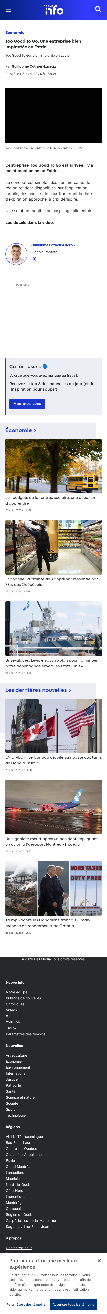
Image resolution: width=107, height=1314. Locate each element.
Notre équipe (16, 992)
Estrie (10, 1160)
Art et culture (16, 1055)
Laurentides (15, 1196)
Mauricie (13, 1178)
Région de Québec (21, 1214)
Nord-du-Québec (20, 1184)
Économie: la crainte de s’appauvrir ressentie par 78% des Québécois (51, 582)
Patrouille (13, 1085)
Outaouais (14, 1208)
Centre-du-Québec (21, 1148)
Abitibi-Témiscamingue (24, 1136)
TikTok (11, 1028)
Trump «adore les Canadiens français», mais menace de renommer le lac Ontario (47, 923)
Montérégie (15, 1202)
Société (12, 1103)
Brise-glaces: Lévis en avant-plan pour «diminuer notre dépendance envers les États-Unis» (51, 663)
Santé (10, 1091)
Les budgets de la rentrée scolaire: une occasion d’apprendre (50, 500)
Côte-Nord (14, 1190)
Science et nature (20, 1097)
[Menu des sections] (9, 10)
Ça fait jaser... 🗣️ (28, 367)
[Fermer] (99, 1260)
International (16, 1073)
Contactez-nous (19, 1248)
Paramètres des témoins (25, 1034)
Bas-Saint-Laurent (21, 1142)
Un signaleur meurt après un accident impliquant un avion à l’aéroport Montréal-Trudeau (51, 842)
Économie (14, 33)
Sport (10, 1109)
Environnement (18, 1067)
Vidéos (11, 1010)
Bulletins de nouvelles (23, 998)
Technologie (16, 1115)
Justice (12, 1079)
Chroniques (15, 1004)
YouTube (13, 1022)
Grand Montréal (18, 1166)
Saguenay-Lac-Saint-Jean (27, 1226)
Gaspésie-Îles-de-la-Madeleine (31, 1220)
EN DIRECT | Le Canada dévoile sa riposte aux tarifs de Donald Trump (53, 760)
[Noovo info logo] (53, 10)
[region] (53, 1283)
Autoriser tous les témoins (73, 1304)
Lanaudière (15, 1172)
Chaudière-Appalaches (24, 1154)
